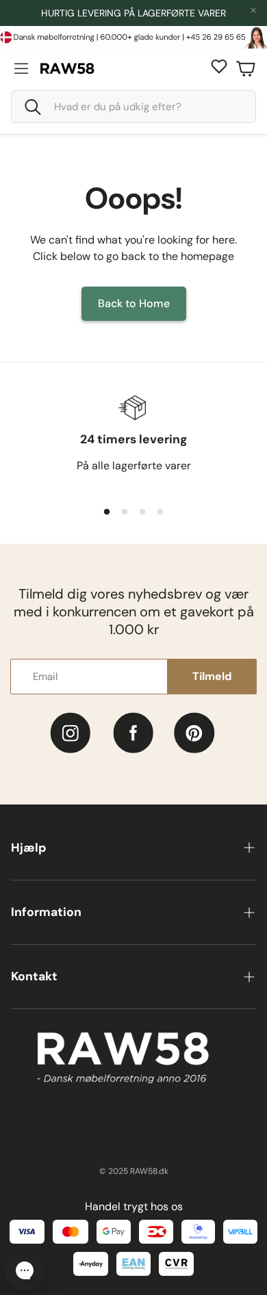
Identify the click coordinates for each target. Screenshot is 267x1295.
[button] (133, 106)
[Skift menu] (21, 68)
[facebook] (133, 733)
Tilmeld (211, 676)
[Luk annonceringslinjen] (253, 10)
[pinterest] (194, 733)
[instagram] (70, 733)
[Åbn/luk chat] (24, 1270)
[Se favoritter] (219, 66)
